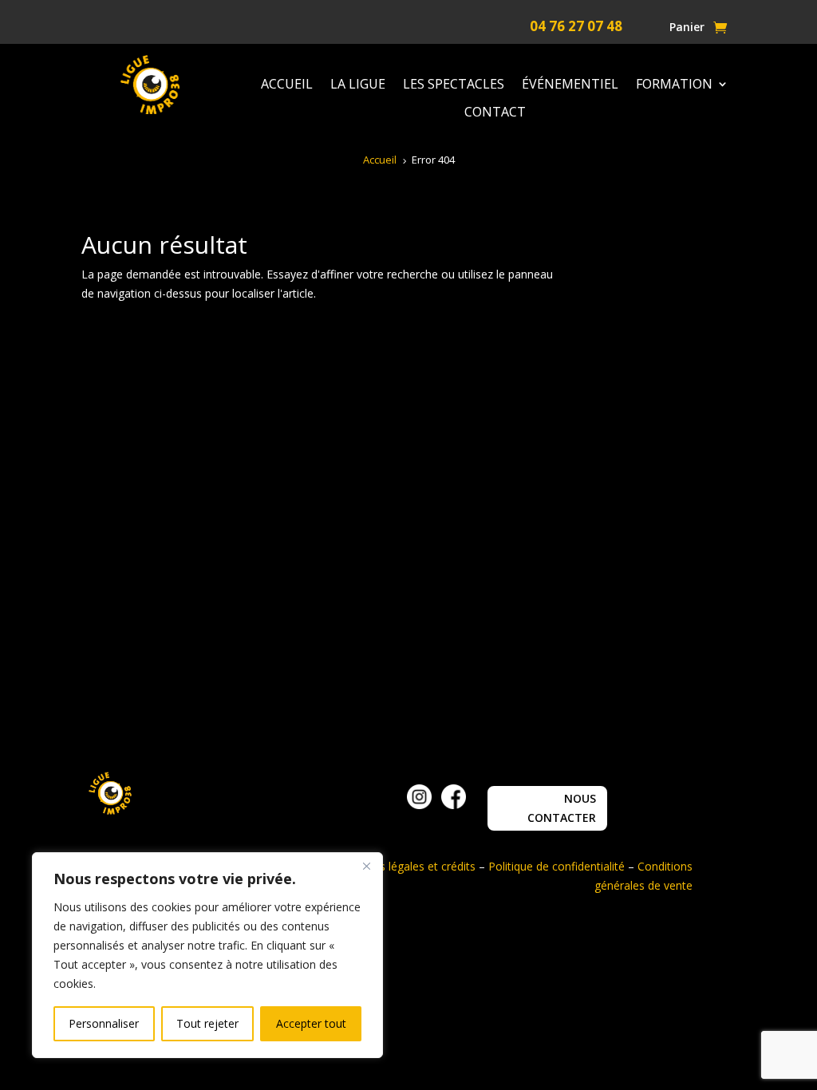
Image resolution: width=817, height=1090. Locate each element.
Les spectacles (453, 85)
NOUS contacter (561, 808)
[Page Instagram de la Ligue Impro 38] (419, 804)
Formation (674, 85)
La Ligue (357, 85)
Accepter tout (311, 1023)
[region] (207, 955)
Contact (495, 112)
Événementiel (570, 85)
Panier (687, 28)
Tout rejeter (207, 1023)
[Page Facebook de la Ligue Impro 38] (453, 804)
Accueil (287, 85)
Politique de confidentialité (556, 866)
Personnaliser (104, 1023)
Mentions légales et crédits (406, 866)
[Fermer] (366, 865)
